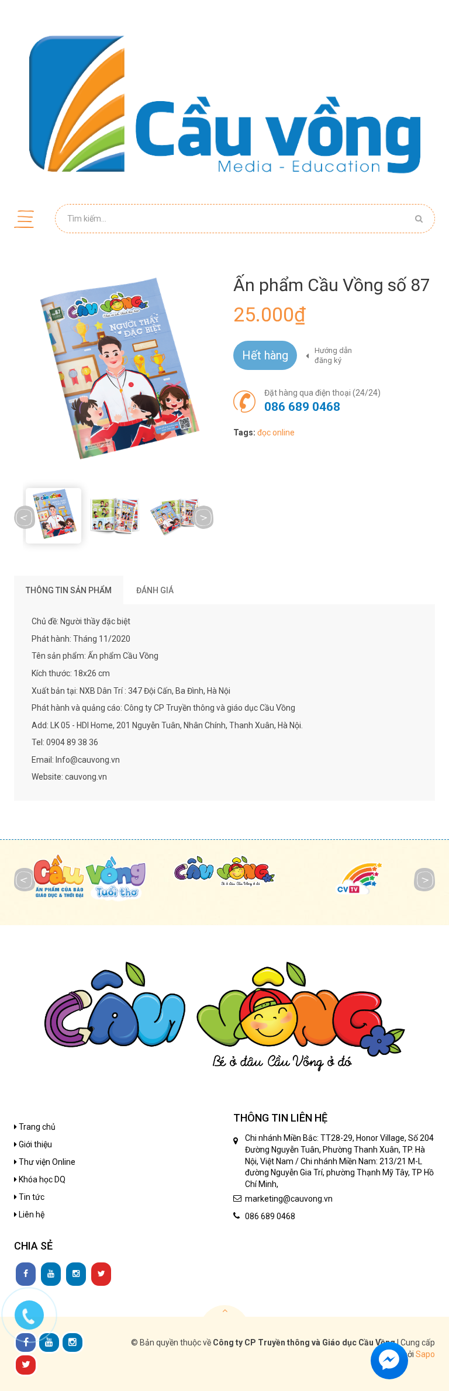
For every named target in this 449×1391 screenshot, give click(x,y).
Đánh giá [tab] (155, 590)
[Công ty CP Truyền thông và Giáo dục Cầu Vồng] (224, 104)
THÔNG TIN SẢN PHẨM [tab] (69, 590)
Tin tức (30, 1197)
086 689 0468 (302, 407)
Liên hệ (30, 1214)
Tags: (244, 432)
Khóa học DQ (41, 1179)
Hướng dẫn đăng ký (333, 355)
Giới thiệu (34, 1144)
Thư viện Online (46, 1162)
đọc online (276, 432)
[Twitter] (101, 1274)
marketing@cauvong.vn (289, 1198)
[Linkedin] (51, 1274)
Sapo (425, 1354)
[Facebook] (25, 1274)
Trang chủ (36, 1127)
